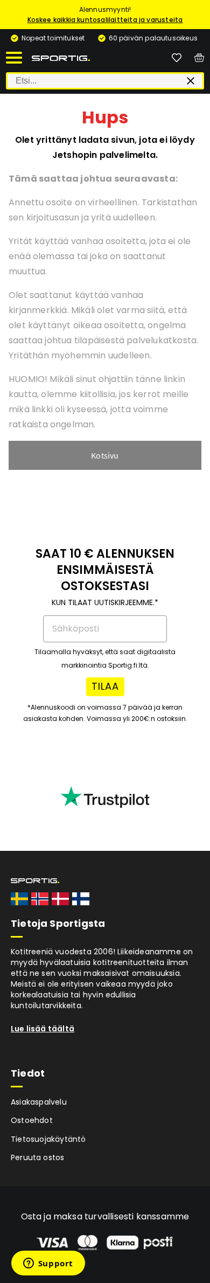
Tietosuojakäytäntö (48, 1139)
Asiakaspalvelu (39, 1102)
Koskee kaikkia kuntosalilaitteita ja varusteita (105, 19)
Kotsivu (104, 455)
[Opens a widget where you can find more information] (48, 1264)
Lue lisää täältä (42, 1028)
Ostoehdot (32, 1120)
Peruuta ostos (38, 1157)
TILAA (105, 686)
